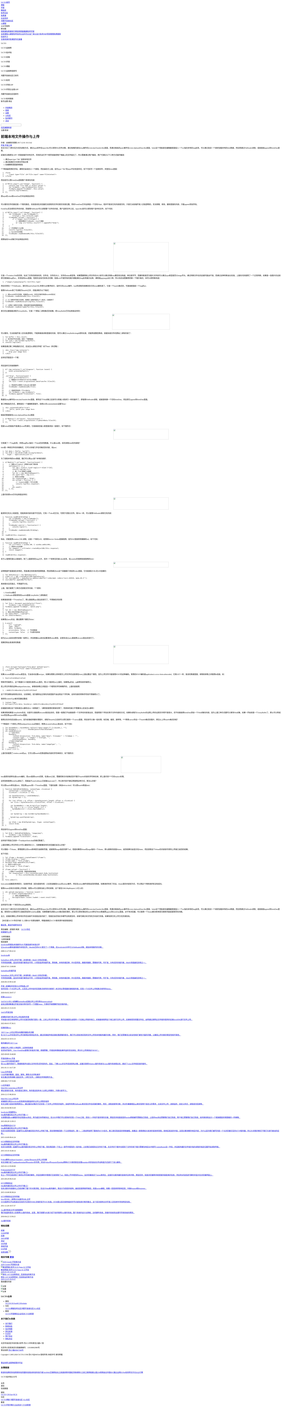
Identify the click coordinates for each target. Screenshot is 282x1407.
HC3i (19, 1303)
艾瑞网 (52, 1372)
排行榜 (14, 31)
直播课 (24, 31)
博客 (2, 5)
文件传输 (15, 1142)
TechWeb (46, 1372)
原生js (14, 1112)
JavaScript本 (5, 955)
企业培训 (4, 18)
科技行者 (39, 1372)
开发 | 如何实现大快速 (15, 986)
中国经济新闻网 (73, 1372)
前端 (2, 932)
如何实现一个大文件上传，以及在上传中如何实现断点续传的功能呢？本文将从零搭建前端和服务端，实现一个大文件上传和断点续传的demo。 (56, 989)
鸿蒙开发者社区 (7, 21)
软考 (15, 34)
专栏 (17, 39)
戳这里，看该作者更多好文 (11, 925)
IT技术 (40, 34)
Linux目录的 (10, 1061)
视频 (7, 110)
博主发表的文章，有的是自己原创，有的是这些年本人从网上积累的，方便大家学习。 (34, 1091)
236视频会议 (102, 1372)
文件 (7, 1072)
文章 (2, 39)
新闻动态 (8, 1326)
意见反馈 (8, 1331)
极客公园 (93, 1372)
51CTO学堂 (9, 1314)
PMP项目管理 (48, 34)
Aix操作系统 (6, 1221)
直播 (20, 39)
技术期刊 (8, 118)
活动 (7, 121)
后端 (2, 1028)
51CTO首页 (5, 2)
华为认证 (27, 34)
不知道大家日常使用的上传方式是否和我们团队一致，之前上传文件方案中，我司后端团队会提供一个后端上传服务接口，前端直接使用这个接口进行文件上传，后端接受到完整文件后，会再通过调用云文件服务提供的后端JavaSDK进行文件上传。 (97, 1020)
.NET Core (14, 1043)
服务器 (3, 1043)
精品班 (3, 10)
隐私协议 (8, 1339)
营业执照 (4, 1363)
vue (5, 997)
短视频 (19, 31)
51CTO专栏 (25, 929)
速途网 (64, 1372)
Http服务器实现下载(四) (14, 1128)
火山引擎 (139, 1372)
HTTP (13, 1126)
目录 (10, 1072)
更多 (12, 1257)
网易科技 (18, 1372)
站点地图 (8, 1329)
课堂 (13, 39)
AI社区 (8, 116)
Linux (3, 1072)
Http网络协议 (6, 1126)
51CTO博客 (9, 1308)
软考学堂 (30, 31)
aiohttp (8, 1170)
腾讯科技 (11, 1372)
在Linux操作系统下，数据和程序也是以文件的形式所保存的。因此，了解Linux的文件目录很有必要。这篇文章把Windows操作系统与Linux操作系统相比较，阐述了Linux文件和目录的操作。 (74, 1064)
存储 (10, 971)
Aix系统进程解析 (12, 1210)
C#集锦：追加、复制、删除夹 (20, 1074)
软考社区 (4, 13)
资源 (6, 39)
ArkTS (3, 1012)
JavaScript (4, 1112)
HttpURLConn (6, 1099)
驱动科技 (32, 1372)
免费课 (3, 15)
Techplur (24, 1303)
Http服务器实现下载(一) (14, 1115)
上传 (9, 932)
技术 (8, 1043)
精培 (16, 1314)
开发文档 (9, 1012)
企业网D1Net (120, 1372)
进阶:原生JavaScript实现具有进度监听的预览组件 (25, 1101)
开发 (14, 971)
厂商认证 (34, 34)
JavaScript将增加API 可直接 (20, 945)
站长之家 (58, 1372)
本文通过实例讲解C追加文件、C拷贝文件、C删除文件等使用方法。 (27, 1077)
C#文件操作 (5, 1085)
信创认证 (20, 34)
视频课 (3, 31)
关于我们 (8, 1324)
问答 (9, 39)
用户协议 (8, 1336)
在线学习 (4, 37)
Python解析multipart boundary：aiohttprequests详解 (24, 1160)
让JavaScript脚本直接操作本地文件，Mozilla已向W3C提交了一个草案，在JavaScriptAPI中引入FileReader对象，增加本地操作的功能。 (52, 947)
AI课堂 (3, 23)
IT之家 (82, 1372)
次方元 (133, 1372)
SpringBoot (5, 971)
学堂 (2, 8)
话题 (7, 113)
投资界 (128, 1372)
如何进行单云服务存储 (15, 1017)
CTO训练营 (29, 1314)
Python (3, 1170)
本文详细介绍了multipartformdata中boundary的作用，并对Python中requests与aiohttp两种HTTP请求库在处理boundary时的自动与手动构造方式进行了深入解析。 (61, 1162)
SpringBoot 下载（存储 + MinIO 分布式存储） (24, 960)
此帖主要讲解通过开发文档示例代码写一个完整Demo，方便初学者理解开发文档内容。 (35, 1004)
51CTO (8, 1303)
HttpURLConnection (12, 1088)
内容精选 (8, 108)
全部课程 (4, 34)
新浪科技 (4, 1372)
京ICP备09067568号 (15, 1350)
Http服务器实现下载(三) (14, 1186)
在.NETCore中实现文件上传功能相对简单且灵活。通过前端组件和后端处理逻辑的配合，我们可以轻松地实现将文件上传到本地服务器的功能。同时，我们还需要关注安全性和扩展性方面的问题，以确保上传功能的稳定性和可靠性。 (91, 1035)
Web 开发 (11, 1058)
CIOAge (14, 1303)
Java (9, 1028)
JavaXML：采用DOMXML (15, 1199)
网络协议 (8, 1142)
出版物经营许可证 (15, 1363)
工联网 (87, 1372)
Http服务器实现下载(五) (14, 1144)
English (8, 1334)
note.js (9, 997)
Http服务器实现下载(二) (14, 1172)
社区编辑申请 (6, 128)
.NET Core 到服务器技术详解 (17, 1032)
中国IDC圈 (111, 1372)
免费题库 (57, 34)
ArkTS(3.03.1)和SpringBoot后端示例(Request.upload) (26, 1001)
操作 (6, 932)
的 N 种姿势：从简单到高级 (17, 1048)
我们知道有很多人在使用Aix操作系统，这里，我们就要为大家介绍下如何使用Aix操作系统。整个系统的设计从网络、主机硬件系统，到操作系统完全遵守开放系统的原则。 (68, 1213)
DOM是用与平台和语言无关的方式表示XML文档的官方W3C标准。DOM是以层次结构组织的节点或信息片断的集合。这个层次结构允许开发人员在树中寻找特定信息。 (66, 1202)
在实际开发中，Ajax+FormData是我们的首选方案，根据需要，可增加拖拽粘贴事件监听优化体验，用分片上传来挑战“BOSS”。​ (50, 1050)
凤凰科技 (25, 1372)
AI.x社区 (37, 1308)
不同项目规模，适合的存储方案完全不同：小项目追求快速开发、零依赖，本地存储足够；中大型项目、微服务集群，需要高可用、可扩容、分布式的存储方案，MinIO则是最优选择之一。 (74, 963)
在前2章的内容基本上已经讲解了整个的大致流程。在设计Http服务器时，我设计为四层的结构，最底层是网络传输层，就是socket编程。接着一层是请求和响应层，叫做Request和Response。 (74, 1188)
